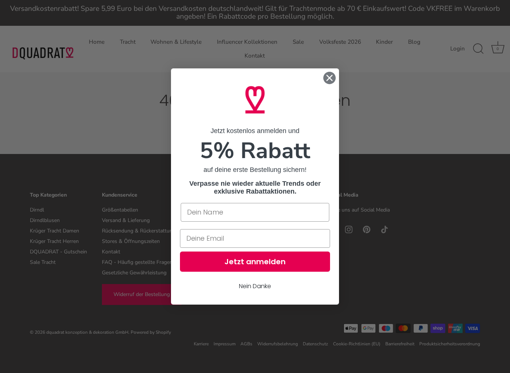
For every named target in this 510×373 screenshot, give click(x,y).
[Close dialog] (329, 77)
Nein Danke (255, 286)
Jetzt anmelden (255, 261)
